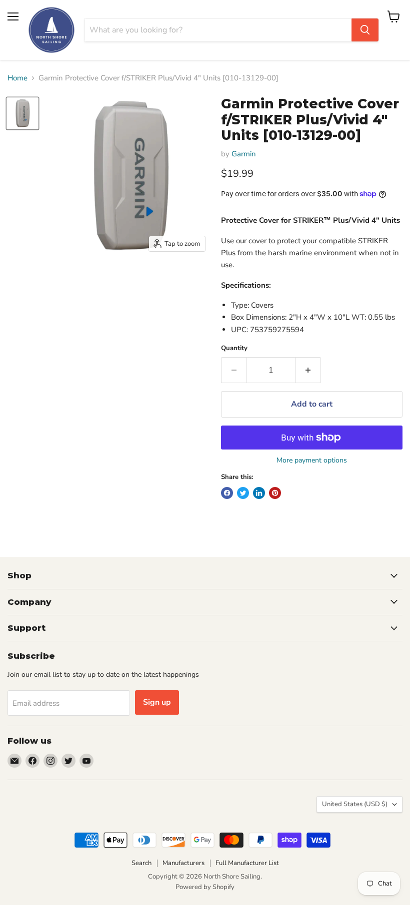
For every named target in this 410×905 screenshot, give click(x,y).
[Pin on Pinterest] (275, 493)
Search (142, 863)
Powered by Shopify (205, 887)
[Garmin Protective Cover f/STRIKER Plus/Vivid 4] (22, 113)
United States (355, 804)
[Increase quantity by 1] (308, 370)
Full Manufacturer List (247, 863)
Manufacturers (183, 863)
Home (18, 78)
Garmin (244, 154)
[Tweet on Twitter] (243, 493)
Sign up (157, 702)
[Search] (365, 29)
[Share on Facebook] (227, 493)
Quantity (234, 348)
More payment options (311, 460)
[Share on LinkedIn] (259, 493)
